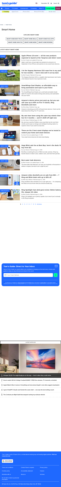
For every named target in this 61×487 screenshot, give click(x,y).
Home (1, 24)
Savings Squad (50, 8)
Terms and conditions (7, 467)
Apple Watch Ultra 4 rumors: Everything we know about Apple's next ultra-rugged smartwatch (31, 385)
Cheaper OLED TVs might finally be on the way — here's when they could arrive (27, 375)
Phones (7, 8)
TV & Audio (15, 8)
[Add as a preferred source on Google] (7, 461)
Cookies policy (6, 471)
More (40, 8)
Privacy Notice (43, 282)
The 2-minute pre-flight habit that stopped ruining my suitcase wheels (24, 394)
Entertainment (24, 8)
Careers (42, 471)
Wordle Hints (52, 11)
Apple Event (15, 11)
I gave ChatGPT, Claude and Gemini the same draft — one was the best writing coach (28, 389)
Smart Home (9, 24)
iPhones (3, 56)
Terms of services (21, 282)
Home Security (5, 190)
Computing (34, 8)
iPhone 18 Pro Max (39, 11)
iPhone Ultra (26, 11)
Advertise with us (6, 474)
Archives (39, 204)
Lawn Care (4, 71)
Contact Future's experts (27, 467)
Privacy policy (43, 467)
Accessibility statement (27, 471)
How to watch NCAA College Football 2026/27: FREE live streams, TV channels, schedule (30, 380)
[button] (56, 3)
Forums (58, 8)
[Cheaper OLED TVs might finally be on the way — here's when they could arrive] (30, 361)
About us (23, 474)
